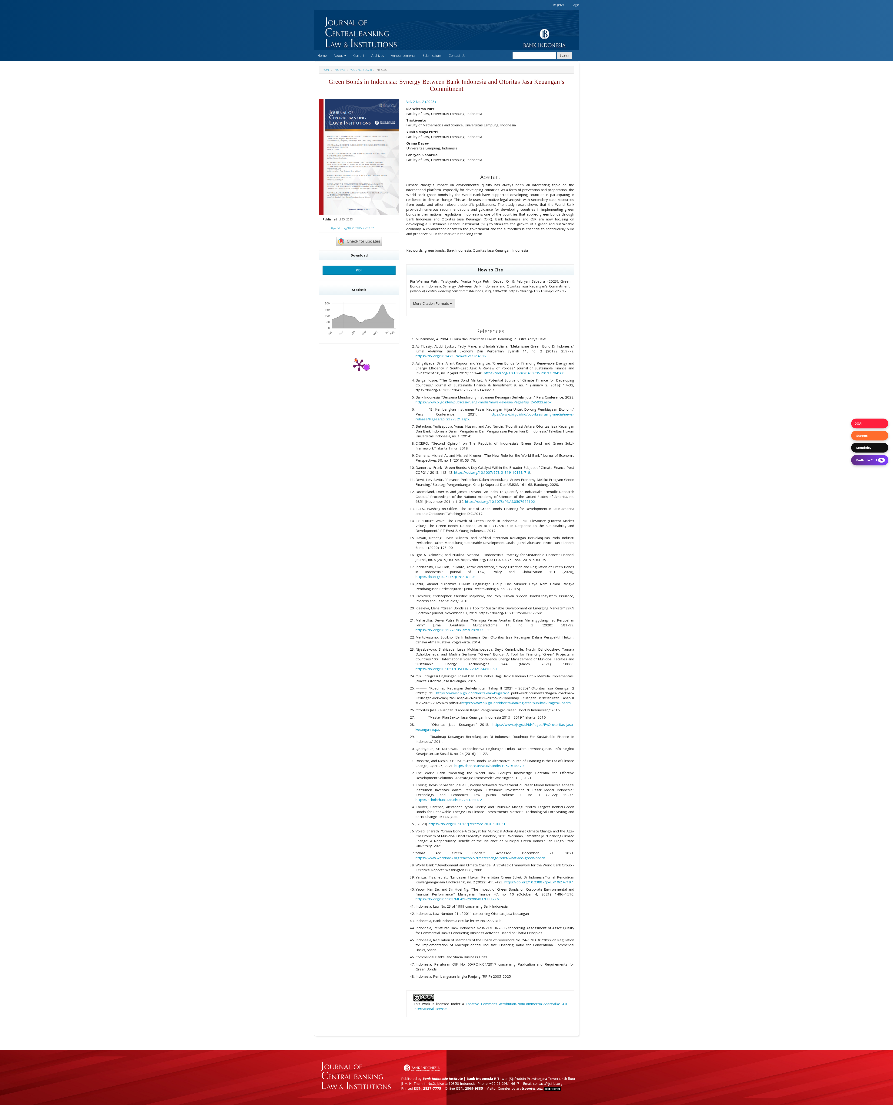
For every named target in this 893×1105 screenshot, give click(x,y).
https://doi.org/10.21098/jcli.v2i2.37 (352, 228)
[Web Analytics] (552, 1089)
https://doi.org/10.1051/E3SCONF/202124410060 (456, 668)
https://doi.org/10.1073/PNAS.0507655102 (500, 501)
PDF (359, 270)
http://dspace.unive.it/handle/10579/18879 (489, 765)
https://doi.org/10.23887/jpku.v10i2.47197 (538, 882)
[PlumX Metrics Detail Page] (359, 365)
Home (322, 55)
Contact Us (457, 55)
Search (564, 55)
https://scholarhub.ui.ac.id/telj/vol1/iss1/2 (449, 799)
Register (558, 5)
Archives (377, 55)
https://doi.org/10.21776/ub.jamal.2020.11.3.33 (454, 630)
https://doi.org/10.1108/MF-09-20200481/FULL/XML (458, 899)
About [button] (339, 55)
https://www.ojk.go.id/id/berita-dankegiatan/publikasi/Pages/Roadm (516, 702)
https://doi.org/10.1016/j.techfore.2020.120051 (467, 823)
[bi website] (421, 1067)
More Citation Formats (431, 303)
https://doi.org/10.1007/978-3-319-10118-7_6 (492, 472)
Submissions (432, 55)
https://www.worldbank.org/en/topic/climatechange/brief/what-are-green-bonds (481, 857)
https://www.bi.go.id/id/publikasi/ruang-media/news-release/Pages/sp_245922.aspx (484, 402)
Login (575, 5)
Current (358, 55)
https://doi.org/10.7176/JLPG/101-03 (446, 576)
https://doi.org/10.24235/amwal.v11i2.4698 (451, 356)
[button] (446, 30)
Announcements (403, 55)
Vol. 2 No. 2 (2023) (361, 69)
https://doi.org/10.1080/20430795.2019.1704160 (524, 373)
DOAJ (858, 423)
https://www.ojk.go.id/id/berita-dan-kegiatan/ (472, 693)
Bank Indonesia (479, 1078)
